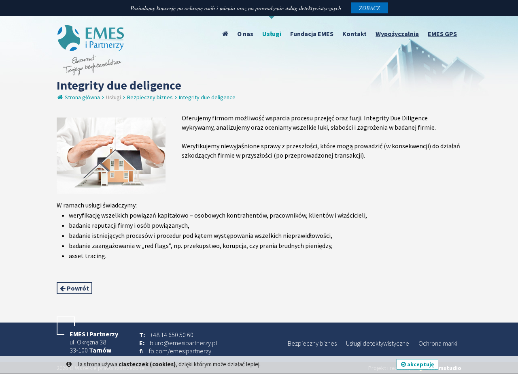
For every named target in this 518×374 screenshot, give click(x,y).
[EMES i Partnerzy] (91, 73)
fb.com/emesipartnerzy (180, 351)
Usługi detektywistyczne (377, 343)
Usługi (271, 34)
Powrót (77, 288)
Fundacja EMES (311, 34)
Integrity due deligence (207, 97)
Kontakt (354, 34)
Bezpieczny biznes (150, 97)
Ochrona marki (437, 343)
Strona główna (82, 97)
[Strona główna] (225, 33)
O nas (245, 34)
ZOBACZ (369, 8)
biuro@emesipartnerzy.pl (183, 343)
